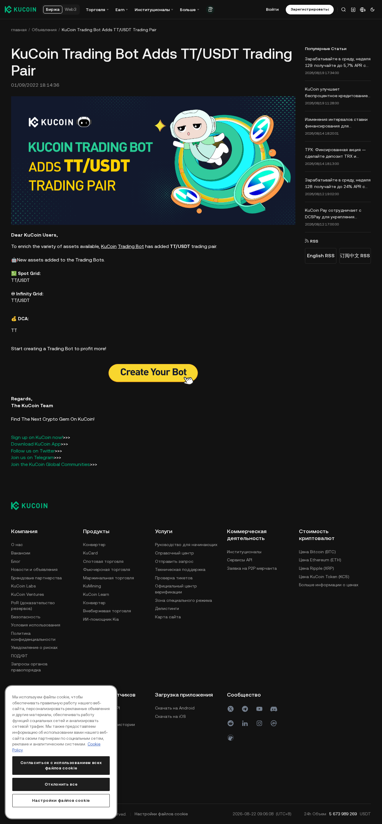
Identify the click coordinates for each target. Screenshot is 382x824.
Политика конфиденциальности (33, 636)
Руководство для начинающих (186, 544)
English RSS (321, 255)
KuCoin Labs (23, 586)
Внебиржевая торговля (107, 610)
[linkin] (245, 723)
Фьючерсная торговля (106, 569)
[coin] (230, 737)
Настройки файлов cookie (61, 800)
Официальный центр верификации (176, 589)
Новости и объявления (34, 569)
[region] (61, 752)
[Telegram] (245, 709)
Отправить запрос (174, 561)
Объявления (44, 29)
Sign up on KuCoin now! (37, 437)
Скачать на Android (175, 708)
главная (19, 29)
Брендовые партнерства (36, 577)
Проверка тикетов (173, 577)
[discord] (273, 709)
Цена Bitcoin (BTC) (317, 551)
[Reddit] (230, 723)
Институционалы (244, 551)
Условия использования (35, 624)
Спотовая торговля (103, 561)
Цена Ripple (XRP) (316, 568)
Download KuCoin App (36, 444)
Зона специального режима (183, 600)
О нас (17, 544)
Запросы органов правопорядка (29, 666)
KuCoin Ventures (27, 594)
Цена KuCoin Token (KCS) (324, 576)
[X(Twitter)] (230, 709)
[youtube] (259, 709)
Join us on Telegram (32, 457)
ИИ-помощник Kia (101, 619)
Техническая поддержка (180, 569)
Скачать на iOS (170, 716)
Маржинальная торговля (108, 577)
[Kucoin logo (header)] (20, 9)
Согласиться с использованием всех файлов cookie (61, 765)
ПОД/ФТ (19, 655)
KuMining (92, 586)
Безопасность (25, 616)
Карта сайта (168, 616)
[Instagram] (259, 723)
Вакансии (20, 553)
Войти (272, 9)
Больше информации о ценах (328, 584)
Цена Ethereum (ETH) (320, 559)
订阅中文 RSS (355, 255)
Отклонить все (61, 784)
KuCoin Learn (96, 594)
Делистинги (167, 608)
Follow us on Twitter (33, 451)
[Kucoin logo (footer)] (32, 505)
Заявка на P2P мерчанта (252, 568)
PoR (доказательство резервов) (33, 605)
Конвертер (94, 544)
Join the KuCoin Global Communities (50, 464)
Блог (15, 561)
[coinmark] (273, 723)
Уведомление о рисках (34, 647)
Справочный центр (174, 553)
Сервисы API (239, 559)
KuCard (90, 553)
